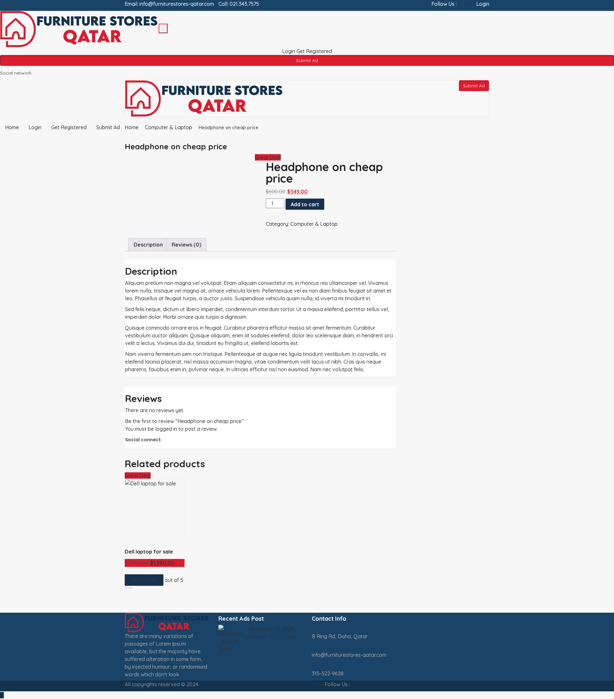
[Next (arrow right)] (603, 349)
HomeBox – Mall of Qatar (271, 636)
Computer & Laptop (168, 127)
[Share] (593, 7)
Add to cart (305, 204)
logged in (166, 429)
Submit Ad (307, 60)
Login (289, 51)
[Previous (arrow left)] (11, 349)
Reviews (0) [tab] (186, 244)
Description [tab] (148, 244)
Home (131, 127)
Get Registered (314, 51)
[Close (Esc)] (607, 7)
